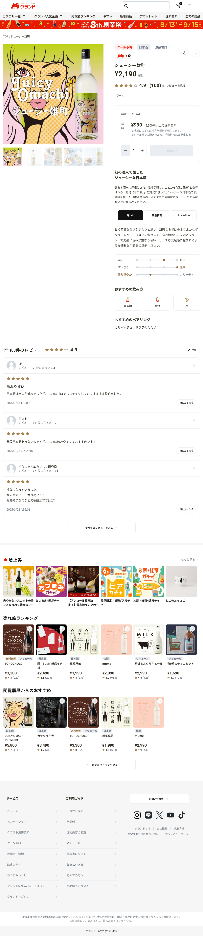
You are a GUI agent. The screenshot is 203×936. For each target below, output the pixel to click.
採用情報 (179, 828)
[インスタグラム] (137, 815)
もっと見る (188, 559)
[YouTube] (170, 815)
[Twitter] (159, 815)
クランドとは (142, 828)
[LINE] (148, 815)
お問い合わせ (156, 798)
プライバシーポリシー (178, 834)
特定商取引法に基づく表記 (143, 834)
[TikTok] (181, 815)
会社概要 (162, 828)
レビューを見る (176, 85)
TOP (6, 36)
